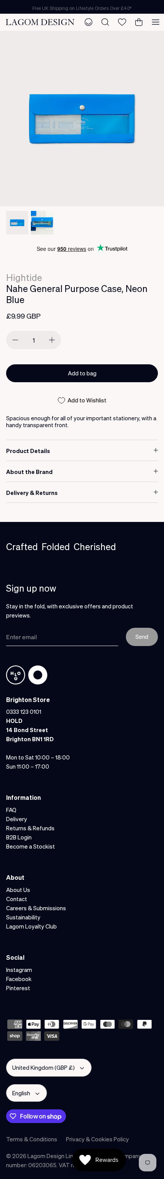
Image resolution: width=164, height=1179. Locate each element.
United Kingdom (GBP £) (43, 1067)
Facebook (19, 979)
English (21, 1093)
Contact (16, 899)
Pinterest (18, 988)
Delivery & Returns (32, 492)
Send (141, 636)
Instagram (19, 969)
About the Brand (29, 471)
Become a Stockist (30, 846)
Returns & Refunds (30, 828)
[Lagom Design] (40, 22)
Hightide (24, 277)
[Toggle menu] (155, 22)
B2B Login (19, 837)
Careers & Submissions (36, 908)
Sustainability (23, 917)
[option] (82, 118)
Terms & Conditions (31, 1139)
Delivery (16, 819)
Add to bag (82, 373)
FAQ (11, 810)
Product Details (28, 451)
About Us (18, 889)
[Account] (88, 22)
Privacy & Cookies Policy (97, 1139)
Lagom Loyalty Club (31, 926)
